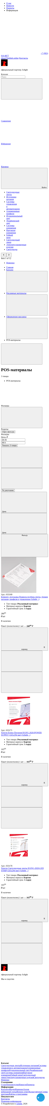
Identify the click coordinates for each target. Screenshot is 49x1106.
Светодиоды (11, 249)
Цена (4, 512)
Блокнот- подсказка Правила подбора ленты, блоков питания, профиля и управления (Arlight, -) (24, 598)
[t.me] (20, 1020)
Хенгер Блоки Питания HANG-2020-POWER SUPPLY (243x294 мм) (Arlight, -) (21, 734)
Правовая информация (11, 1101)
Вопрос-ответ (23, 1092)
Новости (10, 6)
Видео (12, 1089)
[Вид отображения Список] (21, 478)
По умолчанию (8, 490)
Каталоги (5, 1089)
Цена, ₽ (4, 437)
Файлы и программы (18, 1094)
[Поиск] (21, 88)
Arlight (19, 1104)
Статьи (13, 1092)
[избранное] (21, 682)
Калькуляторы (35, 1092)
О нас (8, 3)
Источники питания (11, 198)
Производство (12, 1084)
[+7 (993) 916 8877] (20, 1061)
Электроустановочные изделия (20, 1077)
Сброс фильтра (8, 432)
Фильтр (24, 535)
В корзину (33, 648)
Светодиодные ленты (10, 1065)
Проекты (10, 8)
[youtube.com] (20, 1040)
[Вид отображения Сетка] (21, 457)
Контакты (23, 58)
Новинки (10, 263)
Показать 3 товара (9, 445)
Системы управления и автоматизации (23, 1066)
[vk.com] (20, 999)
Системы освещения (11, 226)
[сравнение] (21, 661)
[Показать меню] (27, 281)
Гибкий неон (9, 236)
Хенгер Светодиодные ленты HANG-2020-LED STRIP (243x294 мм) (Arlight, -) (22, 869)
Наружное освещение (11, 231)
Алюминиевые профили (13, 212)
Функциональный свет (19, 1070)
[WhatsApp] (20, 53)
